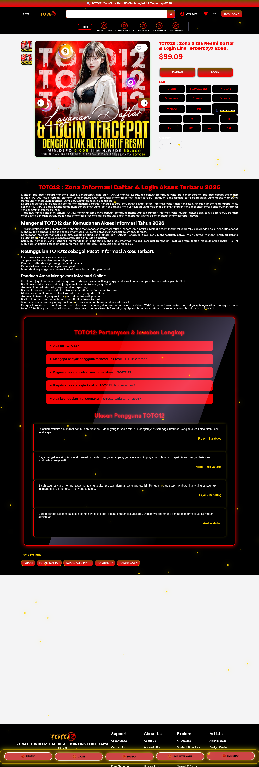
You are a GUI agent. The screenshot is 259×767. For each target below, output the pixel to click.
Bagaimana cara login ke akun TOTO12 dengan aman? (94, 385)
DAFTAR (177, 72)
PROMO (30, 756)
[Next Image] (144, 103)
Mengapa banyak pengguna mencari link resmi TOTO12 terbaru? (101, 359)
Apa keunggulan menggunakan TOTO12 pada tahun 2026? (97, 398)
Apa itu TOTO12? (66, 346)
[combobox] (116, 14)
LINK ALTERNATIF (182, 755)
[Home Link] (48, 14)
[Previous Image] (41, 103)
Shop (26, 13)
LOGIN (215, 72)
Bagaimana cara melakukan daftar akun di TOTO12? (92, 372)
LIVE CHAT (233, 755)
